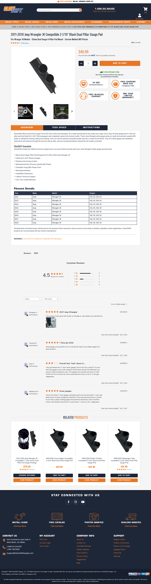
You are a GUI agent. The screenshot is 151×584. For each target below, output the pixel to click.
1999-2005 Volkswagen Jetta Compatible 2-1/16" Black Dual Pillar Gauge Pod (124, 461)
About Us (80, 539)
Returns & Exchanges (122, 546)
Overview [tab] (27, 128)
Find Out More (20, 526)
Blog (78, 563)
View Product (27, 480)
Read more (50, 377)
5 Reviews (32, 469)
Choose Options (27, 475)
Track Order (44, 546)
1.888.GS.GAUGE (105, 9)
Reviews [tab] (27, 253)
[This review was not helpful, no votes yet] (125, 335)
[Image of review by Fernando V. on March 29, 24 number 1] (51, 322)
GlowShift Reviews (84, 546)
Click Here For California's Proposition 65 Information (42, 239)
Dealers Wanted (83, 550)
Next (72, 111)
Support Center (119, 539)
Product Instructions (121, 543)
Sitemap (117, 556)
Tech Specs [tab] (59, 128)
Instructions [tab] (91, 128)
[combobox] (32, 299)
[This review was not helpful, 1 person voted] (125, 408)
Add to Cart (59, 475)
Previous (14, 111)
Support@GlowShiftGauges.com (20, 553)
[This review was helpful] (121, 383)
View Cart (43, 539)
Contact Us (81, 543)
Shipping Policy (119, 550)
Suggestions (81, 559)
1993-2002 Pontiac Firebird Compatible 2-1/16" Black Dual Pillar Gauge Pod (91, 461)
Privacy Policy (82, 556)
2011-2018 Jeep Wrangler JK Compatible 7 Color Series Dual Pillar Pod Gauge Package (27, 461)
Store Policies (82, 553)
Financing (117, 553)
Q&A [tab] (36, 253)
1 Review (128, 469)
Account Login (45, 543)
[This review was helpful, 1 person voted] (121, 355)
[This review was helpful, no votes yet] (121, 335)
